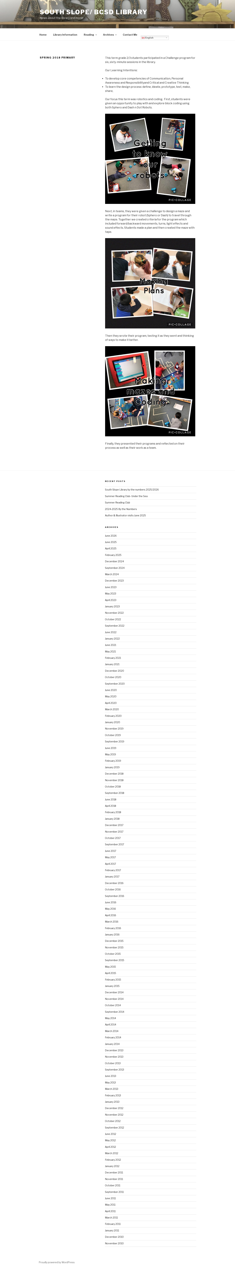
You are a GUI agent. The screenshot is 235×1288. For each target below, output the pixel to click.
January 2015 (112, 985)
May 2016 (110, 908)
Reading (89, 34)
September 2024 (115, 567)
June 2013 (110, 1075)
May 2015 (110, 966)
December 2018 (114, 773)
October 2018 (113, 786)
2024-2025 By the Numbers (121, 509)
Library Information (65, 34)
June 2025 (111, 542)
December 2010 (114, 1236)
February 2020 (113, 715)
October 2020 (113, 677)
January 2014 (112, 1043)
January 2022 (112, 638)
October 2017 (113, 838)
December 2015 (114, 940)
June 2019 (110, 748)
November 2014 (114, 998)
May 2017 (110, 857)
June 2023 (110, 587)
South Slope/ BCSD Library (94, 12)
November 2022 (114, 612)
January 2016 (112, 934)
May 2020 (110, 696)
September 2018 (114, 792)
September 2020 (115, 683)
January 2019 (112, 767)
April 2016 (110, 915)
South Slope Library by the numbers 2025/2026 (132, 489)
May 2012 (110, 1140)
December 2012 (114, 1108)
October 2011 (112, 1185)
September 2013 (114, 1069)
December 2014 (114, 992)
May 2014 (110, 1018)
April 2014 (110, 1024)
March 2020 (112, 709)
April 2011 (110, 1211)
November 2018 (114, 780)
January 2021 (112, 664)
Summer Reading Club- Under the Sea (126, 496)
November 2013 (114, 1056)
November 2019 (114, 728)
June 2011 (110, 1198)
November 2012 (114, 1114)
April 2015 (110, 973)
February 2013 (113, 1095)
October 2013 (113, 1063)
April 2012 (110, 1146)
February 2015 (113, 979)
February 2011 (113, 1223)
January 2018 (112, 818)
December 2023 (114, 580)
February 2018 (113, 812)
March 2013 (111, 1088)
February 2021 (113, 657)
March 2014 (111, 1031)
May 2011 (110, 1204)
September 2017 (114, 844)
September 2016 (114, 896)
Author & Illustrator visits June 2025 (125, 515)
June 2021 (110, 644)
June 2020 (111, 690)
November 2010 (114, 1243)
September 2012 (114, 1127)
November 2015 (114, 947)
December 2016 (114, 883)
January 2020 (112, 722)
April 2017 (110, 863)
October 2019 (113, 735)
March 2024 (112, 574)
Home (43, 34)
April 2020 (111, 702)
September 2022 (114, 625)
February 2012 (113, 1159)
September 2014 (114, 1011)
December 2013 (114, 1050)
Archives (108, 34)
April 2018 (110, 805)
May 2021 (110, 651)
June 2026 (111, 535)
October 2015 (113, 953)
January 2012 (112, 1166)
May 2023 (110, 593)
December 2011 (114, 1172)
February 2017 (113, 870)
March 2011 (111, 1217)
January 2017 (112, 876)
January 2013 (112, 1101)
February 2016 (113, 928)
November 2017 (114, 831)
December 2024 (114, 561)
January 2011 (112, 1230)
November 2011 (114, 1179)
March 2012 (111, 1153)
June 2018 (110, 799)
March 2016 (111, 921)
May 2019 (110, 754)
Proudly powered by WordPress (57, 1262)
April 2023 (110, 600)
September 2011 (114, 1191)
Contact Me (130, 34)
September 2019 (114, 741)
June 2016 (110, 902)
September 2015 (114, 960)
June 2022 (110, 632)
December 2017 (114, 825)
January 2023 (112, 606)
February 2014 (113, 1037)
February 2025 (113, 554)
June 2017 (110, 850)
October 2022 (113, 619)
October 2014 (113, 1005)
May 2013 (110, 1082)
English (149, 37)
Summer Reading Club (117, 502)
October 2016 (113, 889)
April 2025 (110, 548)
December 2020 (114, 670)
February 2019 (113, 760)
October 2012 (113, 1121)
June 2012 (110, 1133)
